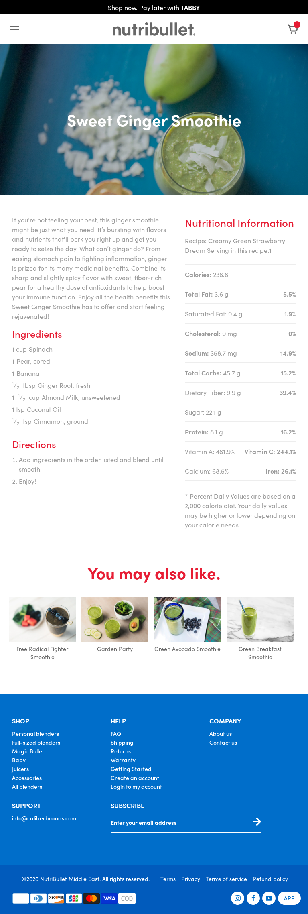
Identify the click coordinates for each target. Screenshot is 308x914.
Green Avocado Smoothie (187, 649)
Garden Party (115, 649)
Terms (168, 879)
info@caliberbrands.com (44, 818)
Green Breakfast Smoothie (260, 653)
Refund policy (270, 879)
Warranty (123, 760)
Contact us (223, 742)
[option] (42, 629)
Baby (19, 760)
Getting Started (131, 769)
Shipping (122, 742)
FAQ (116, 733)
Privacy (190, 879)
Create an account (135, 778)
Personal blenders (35, 733)
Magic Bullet (28, 751)
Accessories (27, 778)
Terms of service (226, 879)
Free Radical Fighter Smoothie (42, 653)
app (289, 898)
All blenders (27, 786)
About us (220, 733)
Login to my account (136, 786)
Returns (121, 751)
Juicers (20, 769)
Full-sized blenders (36, 742)
